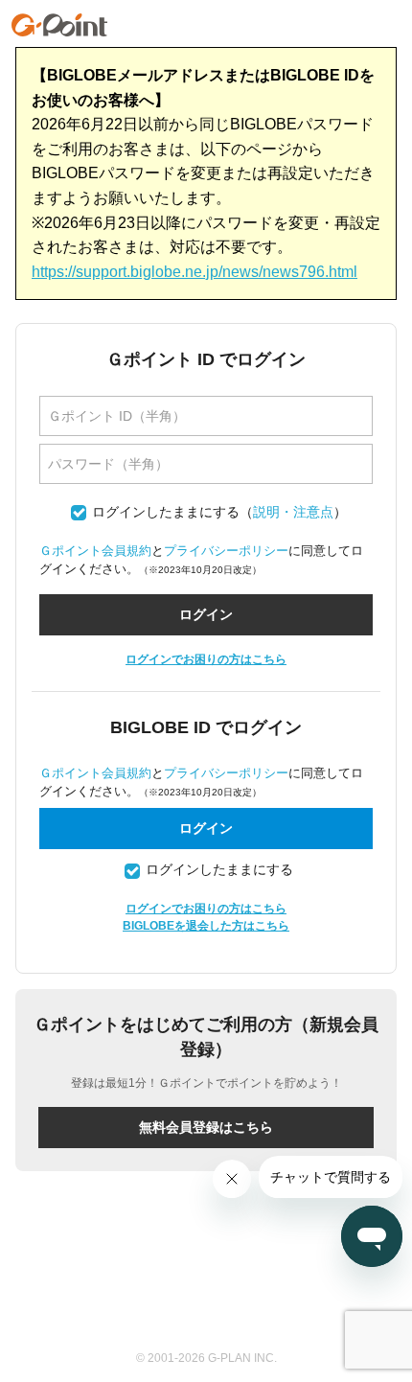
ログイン (206, 828)
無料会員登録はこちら (206, 1127)
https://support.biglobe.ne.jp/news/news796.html (194, 272)
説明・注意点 (293, 512)
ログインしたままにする (166, 512)
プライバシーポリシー (226, 550)
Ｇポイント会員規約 (95, 550)
